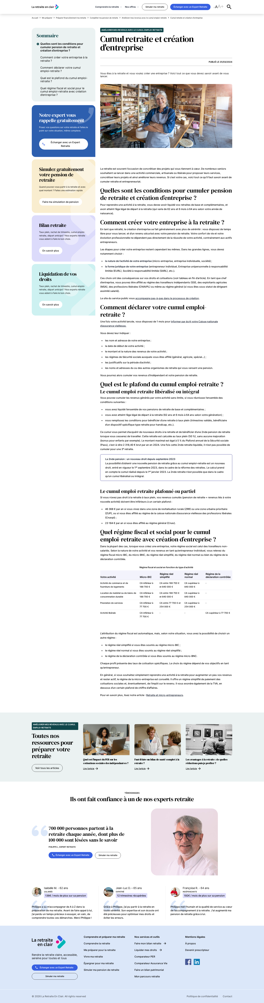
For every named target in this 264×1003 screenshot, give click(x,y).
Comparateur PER (144, 956)
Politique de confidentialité (202, 996)
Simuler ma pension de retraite (101, 969)
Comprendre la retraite (107, 7)
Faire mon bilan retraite (147, 943)
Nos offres (130, 7)
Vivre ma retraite (93, 956)
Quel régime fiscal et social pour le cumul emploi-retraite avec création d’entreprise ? (63, 91)
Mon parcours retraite (147, 976)
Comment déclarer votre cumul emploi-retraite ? (60, 69)
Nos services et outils (147, 936)
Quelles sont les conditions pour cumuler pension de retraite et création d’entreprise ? (61, 47)
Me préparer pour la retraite (100, 950)
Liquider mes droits (145, 950)
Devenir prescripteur (197, 950)
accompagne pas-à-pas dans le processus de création (167, 298)
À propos (190, 943)
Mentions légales (195, 936)
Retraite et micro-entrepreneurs (164, 695)
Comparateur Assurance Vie (150, 963)
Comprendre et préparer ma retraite (104, 936)
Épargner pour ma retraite (99, 963)
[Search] (229, 7)
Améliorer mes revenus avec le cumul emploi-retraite (131, 30)
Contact (227, 996)
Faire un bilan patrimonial (149, 969)
